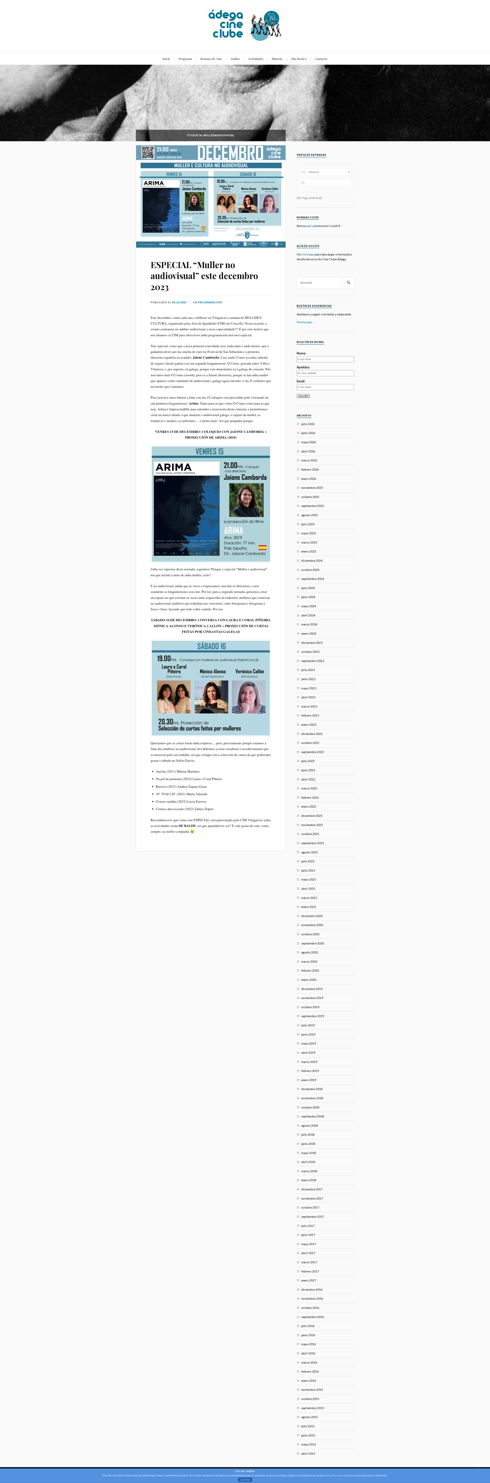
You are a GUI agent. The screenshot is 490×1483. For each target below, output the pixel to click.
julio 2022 (308, 761)
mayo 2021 (308, 879)
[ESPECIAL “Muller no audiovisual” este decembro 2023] (211, 194)
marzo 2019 (309, 1061)
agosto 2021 (309, 852)
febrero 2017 (310, 1271)
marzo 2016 (309, 1362)
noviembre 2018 (312, 1098)
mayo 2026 (308, 442)
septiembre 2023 (312, 661)
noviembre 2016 (312, 1298)
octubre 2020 (310, 934)
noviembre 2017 (312, 1198)
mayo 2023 (308, 688)
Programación (210, 302)
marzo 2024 (309, 624)
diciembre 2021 (312, 815)
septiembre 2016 (312, 1317)
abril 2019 (308, 1052)
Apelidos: (303, 367)
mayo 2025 (308, 533)
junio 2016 (308, 1335)
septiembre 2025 (312, 506)
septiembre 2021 (312, 843)
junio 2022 (308, 770)
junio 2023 (308, 679)
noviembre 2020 (312, 925)
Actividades (255, 59)
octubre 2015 (310, 1399)
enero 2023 (308, 724)
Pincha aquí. (305, 322)
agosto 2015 (309, 1417)
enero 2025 (308, 551)
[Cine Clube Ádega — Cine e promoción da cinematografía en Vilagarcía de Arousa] (245, 26)
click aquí (307, 254)
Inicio (166, 59)
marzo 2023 (309, 706)
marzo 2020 (309, 961)
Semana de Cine (211, 59)
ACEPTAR (245, 1480)
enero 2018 (308, 1180)
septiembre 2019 (312, 1016)
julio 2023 (308, 670)
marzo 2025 (309, 542)
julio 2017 (308, 1226)
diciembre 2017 (312, 1189)
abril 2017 (308, 1253)
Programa (185, 59)
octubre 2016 (310, 1307)
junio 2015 (308, 1435)
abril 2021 (308, 888)
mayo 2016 (308, 1344)
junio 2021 (308, 870)
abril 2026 (308, 451)
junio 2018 (308, 1143)
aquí (309, 226)
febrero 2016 (310, 1371)
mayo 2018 (308, 1153)
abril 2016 (308, 1353)
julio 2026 (308, 424)
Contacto (321, 59)
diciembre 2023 (312, 642)
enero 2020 (308, 979)
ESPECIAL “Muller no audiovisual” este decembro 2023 (204, 275)
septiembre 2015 (312, 1408)
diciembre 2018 (312, 1089)
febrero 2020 (310, 970)
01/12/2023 (179, 302)
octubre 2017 (310, 1207)
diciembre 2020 (312, 916)
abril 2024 (308, 615)
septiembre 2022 (312, 752)
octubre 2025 (310, 497)
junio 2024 (308, 597)
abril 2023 (308, 697)
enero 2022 (308, 806)
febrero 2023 (310, 715)
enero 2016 (308, 1380)
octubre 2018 (310, 1107)
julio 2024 (308, 588)
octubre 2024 (310, 569)
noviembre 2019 (312, 998)
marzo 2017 (309, 1262)
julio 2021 (308, 861)
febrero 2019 (310, 1070)
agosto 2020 (309, 952)
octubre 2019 (310, 1007)
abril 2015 (308, 1453)
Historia (277, 59)
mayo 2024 (308, 606)
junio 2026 (308, 433)
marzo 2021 (309, 897)
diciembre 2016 (312, 1289)
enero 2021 (308, 906)
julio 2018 (308, 1134)
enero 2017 (308, 1280)
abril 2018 (308, 1162)
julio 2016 (308, 1326)
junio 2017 (308, 1235)
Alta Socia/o (299, 59)
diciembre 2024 (312, 560)
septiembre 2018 (312, 1116)
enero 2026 (308, 478)
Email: (301, 381)
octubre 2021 (310, 834)
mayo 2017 (308, 1244)
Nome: (301, 353)
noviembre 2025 (312, 487)
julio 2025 (308, 524)
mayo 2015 (308, 1444)
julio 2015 (308, 1426)
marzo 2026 (309, 460)
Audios (235, 59)
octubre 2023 (310, 651)
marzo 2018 (309, 1171)
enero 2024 (308, 633)
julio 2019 (308, 1025)
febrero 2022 (310, 797)
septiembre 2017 (312, 1216)
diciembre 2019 (312, 989)
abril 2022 (308, 779)
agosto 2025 (309, 515)
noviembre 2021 (312, 825)
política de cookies (333, 1475)
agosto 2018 (309, 1125)
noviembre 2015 (312, 1389)
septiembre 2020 (312, 943)
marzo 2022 (309, 788)
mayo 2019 (308, 1043)
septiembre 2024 (312, 578)
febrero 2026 (310, 469)
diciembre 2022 (312, 733)
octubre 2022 (310, 742)
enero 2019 (308, 1080)
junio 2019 (308, 1034)
